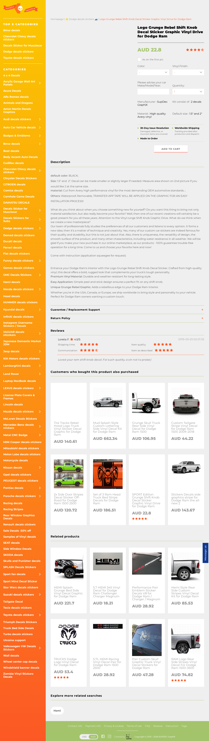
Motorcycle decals (15, 460)
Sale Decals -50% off (17, 530)
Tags (184, 725)
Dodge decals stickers (18, 51)
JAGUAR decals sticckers (13, 333)
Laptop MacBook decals (19, 381)
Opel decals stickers (17, 474)
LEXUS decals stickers (18, 388)
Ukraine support (14, 640)
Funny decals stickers (18, 260)
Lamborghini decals (17, 365)
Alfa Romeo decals (16, 96)
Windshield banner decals (21, 667)
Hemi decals (11, 282)
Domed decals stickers (19, 235)
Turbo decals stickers (18, 634)
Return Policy (60, 318)
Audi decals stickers (17, 119)
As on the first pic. (153, 59)
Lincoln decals (13, 404)
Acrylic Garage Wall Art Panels (19, 83)
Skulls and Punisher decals (21, 560)
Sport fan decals (14, 574)
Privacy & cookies (114, 725)
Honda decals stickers (18, 289)
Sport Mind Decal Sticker (20, 581)
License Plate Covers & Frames (19, 397)
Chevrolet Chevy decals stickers (19, 38)
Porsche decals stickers (19, 496)
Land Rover (11, 373)
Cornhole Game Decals (18, 196)
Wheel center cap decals (20, 661)
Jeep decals (11, 351)
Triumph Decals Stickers (20, 622)
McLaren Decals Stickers (20, 418)
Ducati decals (12, 241)
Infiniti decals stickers (18, 316)
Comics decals (13, 190)
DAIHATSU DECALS (16, 202)
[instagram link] (109, 737)
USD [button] (84, 736)
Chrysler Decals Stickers (20, 178)
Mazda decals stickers (18, 411)
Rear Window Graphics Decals (19, 517)
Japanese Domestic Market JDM (22, 343)
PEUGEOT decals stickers (20, 480)
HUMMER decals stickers (20, 302)
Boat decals (11, 151)
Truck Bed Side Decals (18, 628)
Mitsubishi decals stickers (21, 448)
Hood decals (11, 296)
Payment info (93, 725)
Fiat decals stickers (16, 253)
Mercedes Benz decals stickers (18, 426)
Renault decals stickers (19, 524)
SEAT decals (11, 542)
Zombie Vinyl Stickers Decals (18, 675)
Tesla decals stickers (17, 607)
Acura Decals (12, 90)
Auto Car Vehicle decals (19, 127)
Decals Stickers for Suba (16, 219)
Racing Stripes (13, 509)
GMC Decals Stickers (17, 274)
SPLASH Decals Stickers (19, 567)
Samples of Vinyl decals (19, 536)
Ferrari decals (12, 247)
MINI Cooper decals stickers (22, 442)
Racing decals (12, 503)
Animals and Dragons (18, 102)
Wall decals (11, 655)
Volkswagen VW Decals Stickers (19, 648)
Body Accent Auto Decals (20, 157)
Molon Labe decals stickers (21, 454)
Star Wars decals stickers (20, 587)
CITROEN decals (14, 184)
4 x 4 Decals (11, 75)
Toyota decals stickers (18, 57)
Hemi (57, 710)
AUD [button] (93, 736)
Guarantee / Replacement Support (75, 309)
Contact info (75, 725)
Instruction (172, 725)
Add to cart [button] (170, 148)
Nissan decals (12, 467)
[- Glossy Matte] (188, 72)
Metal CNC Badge (15, 435)
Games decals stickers (18, 267)
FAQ (147, 725)
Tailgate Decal (13, 601)
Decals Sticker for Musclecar (22, 45)
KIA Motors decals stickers (21, 358)
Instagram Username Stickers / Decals (17, 324)
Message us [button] (205, 553)
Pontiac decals (13, 487)
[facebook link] (103, 737)
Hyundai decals (13, 309)
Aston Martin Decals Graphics (17, 110)
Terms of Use (134, 725)
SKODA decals (13, 554)
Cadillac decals (13, 163)
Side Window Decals (17, 548)
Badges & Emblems (16, 135)
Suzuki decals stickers (18, 594)
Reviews (157, 725)
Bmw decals (11, 30)
